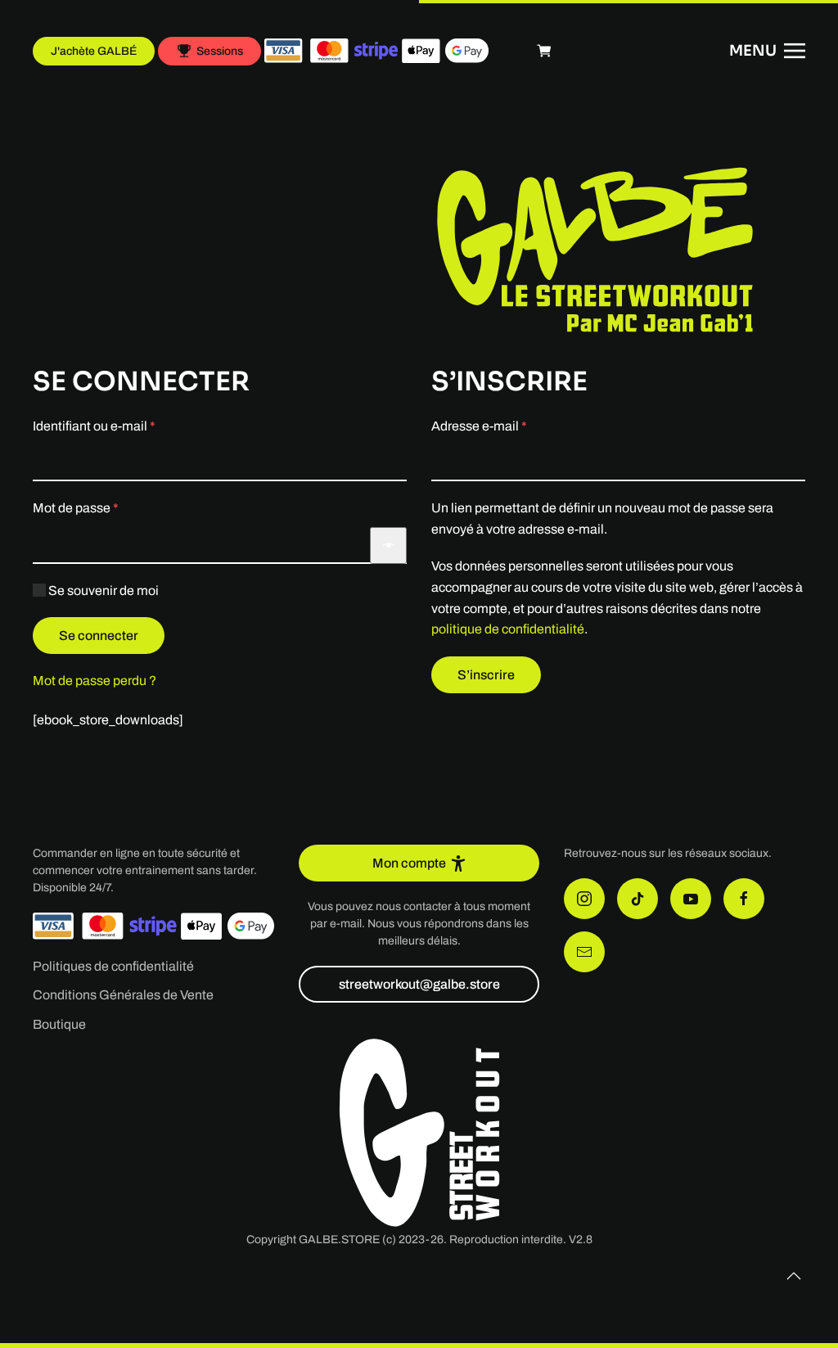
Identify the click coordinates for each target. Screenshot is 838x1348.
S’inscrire (486, 675)
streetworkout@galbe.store (419, 984)
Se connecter (98, 635)
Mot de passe (108, 507)
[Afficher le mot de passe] (388, 545)
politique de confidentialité (507, 629)
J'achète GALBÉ (94, 51)
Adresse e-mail (511, 425)
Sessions (219, 51)
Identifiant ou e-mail (126, 425)
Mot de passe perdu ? (94, 681)
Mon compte (409, 863)
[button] (767, 51)
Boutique (59, 1024)
